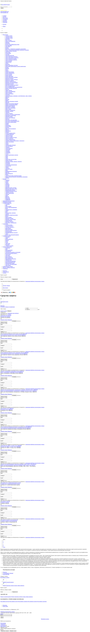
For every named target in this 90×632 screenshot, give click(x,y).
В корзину (14, 339)
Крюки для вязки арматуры (11, 88)
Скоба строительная (9, 193)
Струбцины (7, 152)
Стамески (7, 147)
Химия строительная (7, 246)
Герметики (7, 247)
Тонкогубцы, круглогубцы (10, 159)
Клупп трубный (8, 74)
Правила (7, 129)
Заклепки (7, 186)
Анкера (7, 181)
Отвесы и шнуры (9, 113)
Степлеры (7, 150)
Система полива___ (9, 224)
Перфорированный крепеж (11, 191)
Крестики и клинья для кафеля (11, 84)
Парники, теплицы (9, 221)
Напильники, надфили (10, 106)
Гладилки (7, 54)
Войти (1, 613)
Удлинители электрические (11, 164)
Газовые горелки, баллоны (11, 51)
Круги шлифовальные (10, 86)
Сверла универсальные (10, 139)
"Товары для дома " (9, 245)
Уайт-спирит (8, 265)
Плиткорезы (7, 125)
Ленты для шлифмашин (10, 91)
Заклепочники (8, 62)
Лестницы (7, 94)
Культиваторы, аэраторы (10, 212)
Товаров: (2, 312)
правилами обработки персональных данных (34, 281)
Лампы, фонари (8, 90)
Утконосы (7, 168)
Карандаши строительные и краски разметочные (15, 66)
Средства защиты (9, 146)
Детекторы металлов (9, 55)
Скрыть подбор (3, 310)
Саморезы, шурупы (9, 192)
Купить (2, 331)
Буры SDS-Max (8, 45)
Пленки (7, 124)
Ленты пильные (8, 92)
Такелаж (7, 194)
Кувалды (7, 89)
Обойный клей (8, 259)
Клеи (6, 248)
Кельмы (7, 67)
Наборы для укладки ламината (11, 103)
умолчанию (10, 313)
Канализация (8, 228)
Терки (6, 157)
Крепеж (4, 179)
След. (4, 547)
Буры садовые (8, 206)
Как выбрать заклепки (42, 601)
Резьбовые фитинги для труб (11, 232)
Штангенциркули (9, 173)
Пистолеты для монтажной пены (12, 121)
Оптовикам (5, 18)
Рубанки (7, 131)
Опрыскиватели (8, 220)
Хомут (6, 195)
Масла (6, 98)
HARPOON (7, 199)
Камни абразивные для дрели (11, 65)
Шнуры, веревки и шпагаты (9, 267)
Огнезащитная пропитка (10, 261)
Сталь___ (7, 233)
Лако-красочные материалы (9, 200)
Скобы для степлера (9, 141)
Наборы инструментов (10, 105)
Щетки (6, 174)
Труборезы (7, 162)
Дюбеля (7, 183)
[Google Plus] (14, 292)
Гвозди (6, 182)
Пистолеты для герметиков (11, 119)
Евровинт (7, 184)
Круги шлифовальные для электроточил (13, 87)
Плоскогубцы (8, 126)
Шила (6, 170)
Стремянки (7, 151)
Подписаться (15, 279)
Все (10, 314)
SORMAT (7, 180)
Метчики (7, 99)
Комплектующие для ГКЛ (10, 187)
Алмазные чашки (9, 37)
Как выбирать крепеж (32, 601)
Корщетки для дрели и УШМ (11, 82)
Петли (6, 241)
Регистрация (3, 623)
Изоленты (7, 64)
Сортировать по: (3, 313)
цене (14, 313)
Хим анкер (7, 255)
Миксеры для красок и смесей (11, 101)
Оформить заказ (13, 630)
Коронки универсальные (10, 81)
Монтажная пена (8, 250)
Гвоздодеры (7, 52)
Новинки (5, 270)
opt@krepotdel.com (4, 12)
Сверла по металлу (9, 138)
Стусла (6, 153)
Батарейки (7, 39)
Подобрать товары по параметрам (7, 306)
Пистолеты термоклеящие (10, 122)
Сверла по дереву (9, 136)
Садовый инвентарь (9, 134)
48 (8, 314)
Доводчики (7, 243)
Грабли (6, 210)
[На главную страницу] (3, 283)
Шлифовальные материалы (11, 171)
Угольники (7, 163)
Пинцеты (7, 118)
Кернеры (7, 68)
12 (7, 314)
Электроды (5, 268)
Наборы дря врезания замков (11, 104)
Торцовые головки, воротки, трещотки (13, 161)
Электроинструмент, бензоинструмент (13, 175)
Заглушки (7, 185)
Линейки (7, 177)
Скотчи (6, 142)
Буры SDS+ (7, 46)
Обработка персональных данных (7, 611)
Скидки (4, 272)
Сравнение (2, 624)
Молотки (7, 102)
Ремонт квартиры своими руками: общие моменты (13, 585)
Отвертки (7, 112)
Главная (4, 15)
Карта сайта (5, 606)
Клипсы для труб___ (9, 226)
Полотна (7, 127)
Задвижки (7, 236)
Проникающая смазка (9, 263)
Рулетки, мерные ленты (10, 133)
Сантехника (5, 223)
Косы (6, 211)
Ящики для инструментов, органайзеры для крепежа (16, 176)
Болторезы (7, 43)
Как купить (5, 17)
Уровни (7, 166)
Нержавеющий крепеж (10, 189)
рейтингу (17, 313)
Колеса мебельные (9, 239)
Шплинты (7, 197)
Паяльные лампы (9, 116)
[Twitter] (10, 292)
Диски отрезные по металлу (11, 59)
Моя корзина (3, 626)
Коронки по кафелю (9, 80)
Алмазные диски (8, 36)
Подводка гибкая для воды (11, 230)
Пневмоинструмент (7, 201)
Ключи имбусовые (9, 76)
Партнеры (5, 22)
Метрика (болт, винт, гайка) (11, 188)
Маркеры (7, 96)
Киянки (7, 70)
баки (6, 205)
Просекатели (8, 130)
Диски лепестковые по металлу (11, 57)
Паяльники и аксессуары (10, 115)
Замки (6, 238)
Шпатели (7, 172)
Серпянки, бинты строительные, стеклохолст (14, 140)
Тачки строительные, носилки (11, 154)
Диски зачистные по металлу (11, 56)
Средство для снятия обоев (11, 264)
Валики (7, 47)
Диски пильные (8, 60)
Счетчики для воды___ (10, 227)
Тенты (6, 156)
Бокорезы (7, 42)
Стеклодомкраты (8, 148)
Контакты (5, 21)
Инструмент (5, 34)
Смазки (7, 144)
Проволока (7, 198)
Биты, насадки (8, 40)
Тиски (6, 158)
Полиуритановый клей (10, 262)
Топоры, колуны (8, 160)
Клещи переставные (9, 71)
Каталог (4, 16)
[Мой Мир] (13, 292)
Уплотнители (8, 165)
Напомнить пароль (45, 618)
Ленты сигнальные (9, 93)
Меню (4, 26)
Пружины (7, 244)
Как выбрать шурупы (4, 601)
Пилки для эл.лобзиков (10, 117)
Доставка (5, 20)
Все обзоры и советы (4, 577)
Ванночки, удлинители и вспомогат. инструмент (15, 48)
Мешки (6, 100)
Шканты (7, 196)
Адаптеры (7, 204)
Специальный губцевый (10, 145)
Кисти (6, 69)
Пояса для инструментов (10, 128)
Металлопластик (8, 229)
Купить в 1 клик (4, 322)
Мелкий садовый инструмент (11, 215)
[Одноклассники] (12, 292)
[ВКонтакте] (9, 292)
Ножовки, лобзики (9, 111)
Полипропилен (8, 231)
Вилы (6, 208)
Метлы (6, 216)
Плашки (7, 123)
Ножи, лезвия (8, 109)
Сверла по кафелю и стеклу (11, 137)
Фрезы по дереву (8, 169)
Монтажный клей (9, 257)
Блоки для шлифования (10, 41)
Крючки (7, 240)
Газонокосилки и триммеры (11, 209)
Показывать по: (3, 314)
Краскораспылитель (9, 83)
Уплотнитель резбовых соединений (12, 252)
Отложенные (3, 625)
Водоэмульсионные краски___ (11, 253)
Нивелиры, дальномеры (10, 107)
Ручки (6, 242)
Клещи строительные (9, 72)
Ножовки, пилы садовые (10, 219)
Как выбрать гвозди (14, 601)
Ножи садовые (8, 217)
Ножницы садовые (9, 218)
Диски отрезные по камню (11, 58)
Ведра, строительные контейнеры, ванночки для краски (17, 49)
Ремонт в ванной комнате (8, 582)
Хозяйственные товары (8, 266)
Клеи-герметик (8, 256)
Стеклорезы (7, 149)
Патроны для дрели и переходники (12, 114)
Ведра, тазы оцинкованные (11, 207)
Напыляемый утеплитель (10, 258)
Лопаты (7, 213)
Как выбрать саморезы (23, 601)
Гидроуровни (8, 53)
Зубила (6, 63)
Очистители (7, 254)
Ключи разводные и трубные (11, 77)
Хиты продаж (6, 271)
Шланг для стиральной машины (12, 234)
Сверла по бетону (9, 135)
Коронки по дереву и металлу (11, 79)
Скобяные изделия (7, 235)
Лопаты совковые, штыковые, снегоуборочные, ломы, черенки (18, 95)
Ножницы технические (10, 110)
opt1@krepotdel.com (4, 11)
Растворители (8, 251)
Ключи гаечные (8, 75)
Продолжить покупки (5, 630)
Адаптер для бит (8, 35)
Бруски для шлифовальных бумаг (12, 44)
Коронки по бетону (9, 78)
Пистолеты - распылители (10, 222)
